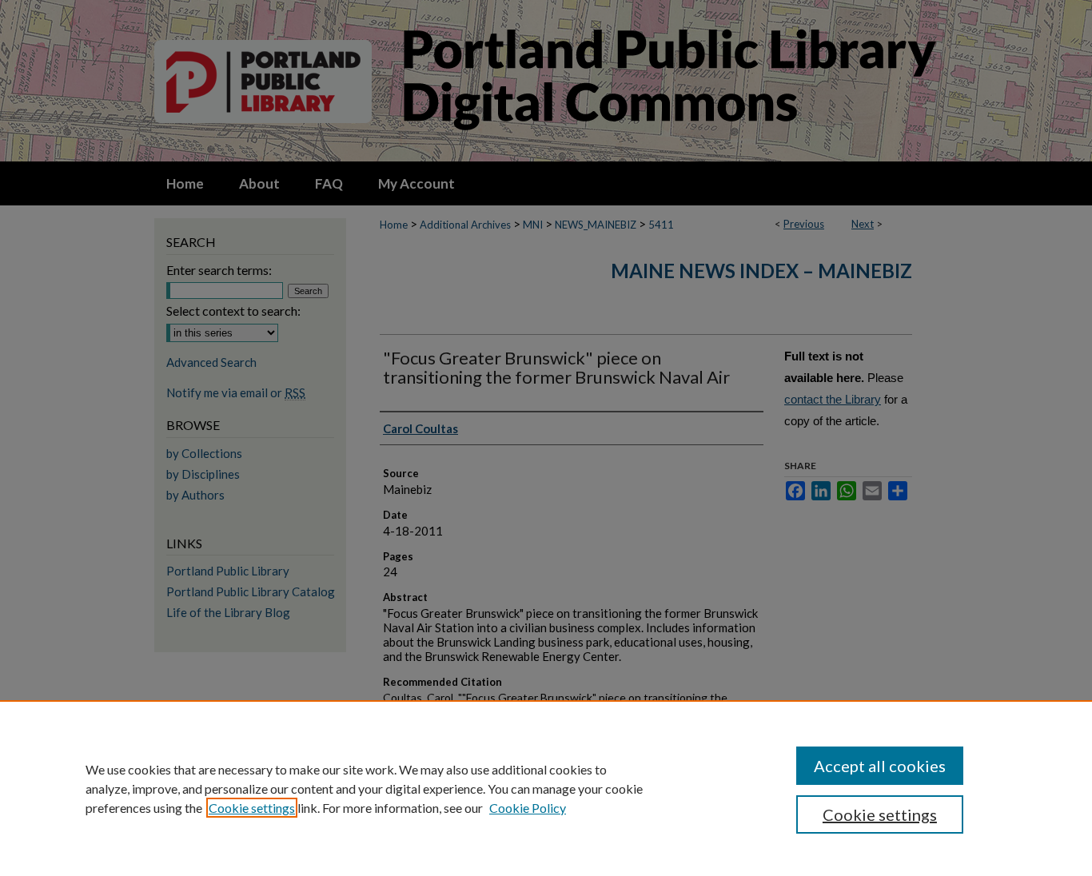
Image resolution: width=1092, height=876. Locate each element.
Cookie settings (252, 807)
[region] (546, 788)
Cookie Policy (527, 807)
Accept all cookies (880, 765)
